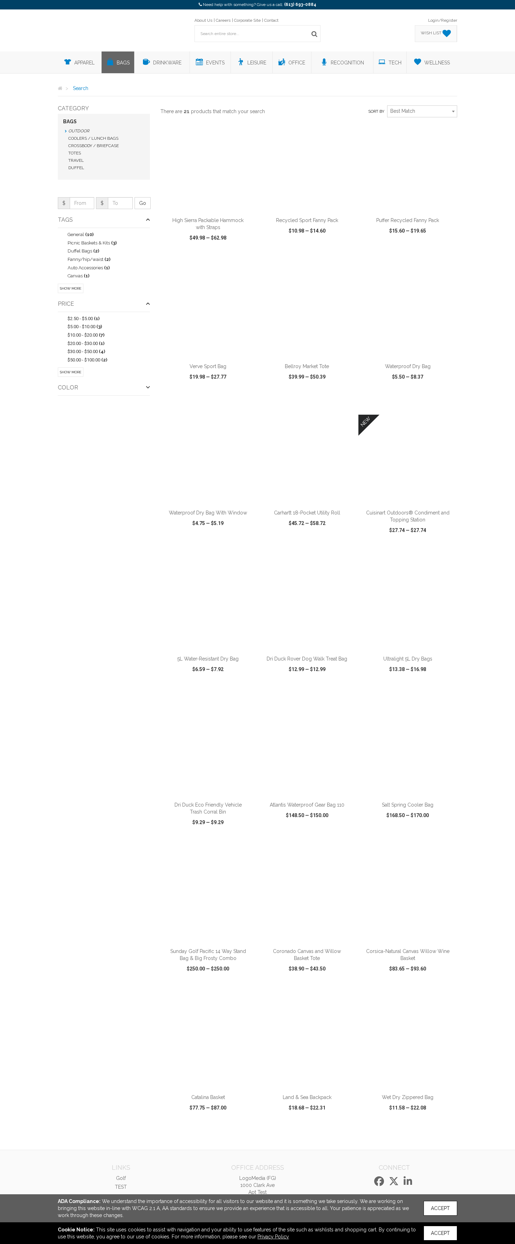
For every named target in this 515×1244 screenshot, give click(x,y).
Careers (223, 20)
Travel (76, 160)
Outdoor (78, 131)
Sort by (376, 111)
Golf (121, 1178)
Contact (271, 20)
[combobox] (422, 111)
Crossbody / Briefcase (93, 145)
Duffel (76, 167)
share (246, 258)
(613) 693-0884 (300, 4)
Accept (440, 1208)
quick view (182, 258)
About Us (203, 20)
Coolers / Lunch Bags (93, 138)
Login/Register (442, 20)
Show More (70, 288)
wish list (217, 258)
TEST (121, 1187)
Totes (74, 153)
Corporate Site (247, 20)
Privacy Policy (273, 1236)
